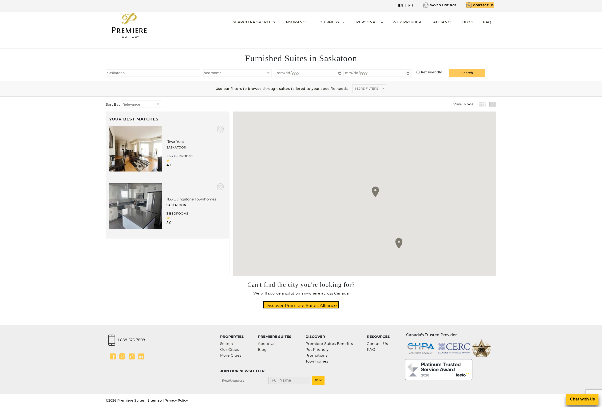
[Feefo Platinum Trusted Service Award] (438, 369)
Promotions (316, 355)
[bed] (237, 73)
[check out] (377, 72)
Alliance (443, 22)
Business (329, 22)
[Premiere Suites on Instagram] (122, 356)
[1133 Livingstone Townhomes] (135, 206)
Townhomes (316, 361)
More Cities (231, 355)
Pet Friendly (431, 72)
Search (226, 343)
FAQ (487, 22)
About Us (267, 343)
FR (410, 5)
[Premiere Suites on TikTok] (131, 356)
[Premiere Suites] (129, 25)
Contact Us (483, 5)
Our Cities (229, 349)
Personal (367, 22)
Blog (468, 22)
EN (401, 5)
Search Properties (254, 22)
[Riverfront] (135, 148)
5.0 (168, 222)
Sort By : (113, 104)
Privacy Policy (176, 400)
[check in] (309, 72)
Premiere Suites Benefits (329, 343)
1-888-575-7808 (131, 340)
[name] (290, 379)
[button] (375, 192)
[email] (244, 379)
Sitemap (154, 400)
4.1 (168, 165)
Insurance (296, 22)
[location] (153, 72)
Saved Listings (443, 5)
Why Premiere (408, 22)
